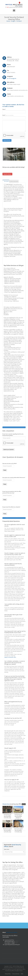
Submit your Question (8, 449)
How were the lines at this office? (9, 463)
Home (8, 21)
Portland (19, 21)
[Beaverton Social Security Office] (7, 823)
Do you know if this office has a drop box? (11, 507)
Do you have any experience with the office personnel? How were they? (11, 492)
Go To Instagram (11, 78)
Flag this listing (7, 174)
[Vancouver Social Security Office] (18, 823)
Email (7, 115)
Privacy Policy (8, 973)
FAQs (22, 973)
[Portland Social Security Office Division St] (18, 809)
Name (4, 109)
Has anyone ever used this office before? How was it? (13, 477)
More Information (14, 181)
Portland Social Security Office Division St (18, 816)
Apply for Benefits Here (10, 657)
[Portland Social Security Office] (7, 809)
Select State (6, 849)
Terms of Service (15, 973)
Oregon (13, 21)
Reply (4, 470)
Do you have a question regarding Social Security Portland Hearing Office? (12, 434)
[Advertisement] (14, 39)
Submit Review (6, 140)
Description (6, 181)
